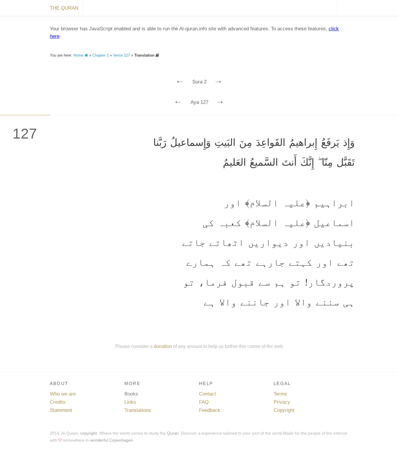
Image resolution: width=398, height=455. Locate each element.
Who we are (63, 394)
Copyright (284, 410)
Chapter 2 (100, 55)
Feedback (209, 410)
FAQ (204, 402)
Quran (173, 433)
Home (78, 55)
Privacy (282, 402)
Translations (137, 410)
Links (130, 402)
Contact (207, 394)
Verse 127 (121, 55)
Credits (58, 402)
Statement (61, 410)
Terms (280, 394)
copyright (88, 433)
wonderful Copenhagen (111, 440)
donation (163, 346)
